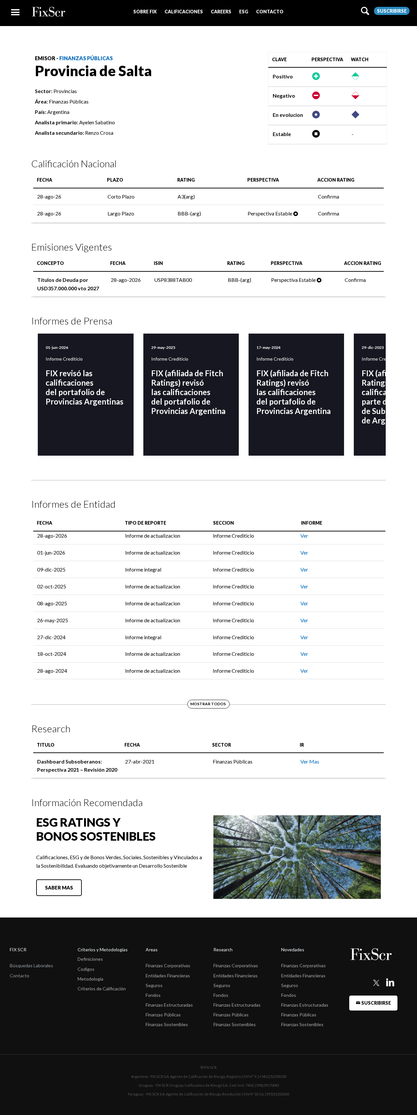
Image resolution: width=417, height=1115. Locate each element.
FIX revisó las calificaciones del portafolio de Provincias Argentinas (84, 387)
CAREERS (221, 11)
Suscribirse (392, 11)
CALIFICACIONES (184, 11)
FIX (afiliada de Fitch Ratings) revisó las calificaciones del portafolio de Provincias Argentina (188, 392)
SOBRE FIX (145, 11)
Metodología (90, 979)
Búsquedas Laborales (31, 965)
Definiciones (90, 959)
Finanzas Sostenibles (167, 1024)
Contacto (19, 975)
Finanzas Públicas (86, 58)
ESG (243, 11)
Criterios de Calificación (102, 988)
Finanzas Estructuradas (169, 1005)
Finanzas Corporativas (168, 965)
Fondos (153, 995)
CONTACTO (269, 11)
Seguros (154, 985)
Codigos (86, 969)
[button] (145, 11)
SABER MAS (59, 887)
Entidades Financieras (168, 975)
